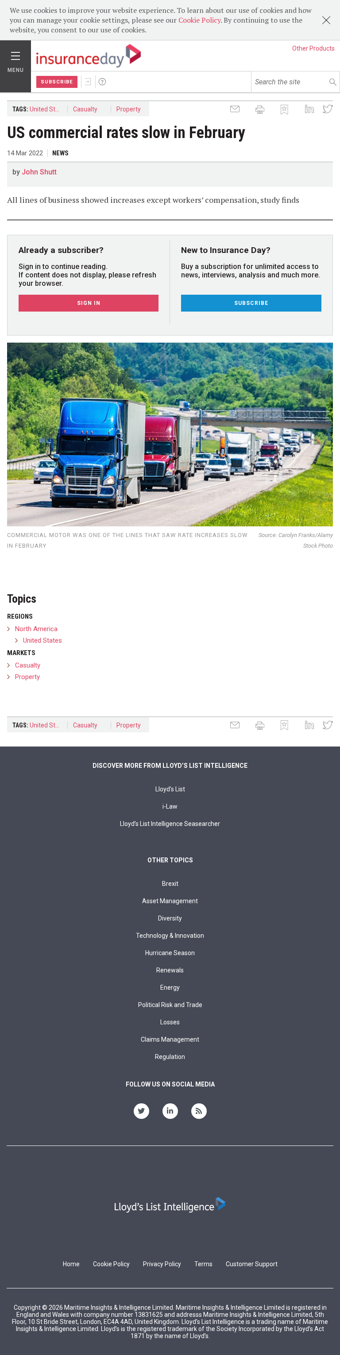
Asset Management (170, 901)
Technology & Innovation (170, 935)
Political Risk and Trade (170, 1004)
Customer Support (252, 1264)
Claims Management (170, 1039)
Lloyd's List (170, 789)
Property (128, 109)
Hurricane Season (170, 952)
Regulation (170, 1056)
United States (49, 109)
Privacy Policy (162, 1264)
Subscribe (57, 82)
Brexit (170, 883)
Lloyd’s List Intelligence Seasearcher (170, 823)
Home (71, 1264)
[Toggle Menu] (15, 53)
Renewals (170, 970)
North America (36, 629)
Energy (170, 987)
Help (102, 81)
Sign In (88, 81)
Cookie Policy (199, 20)
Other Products (313, 48)
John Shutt (39, 172)
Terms (203, 1264)
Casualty (85, 109)
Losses (170, 1022)
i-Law (170, 806)
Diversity (170, 918)
